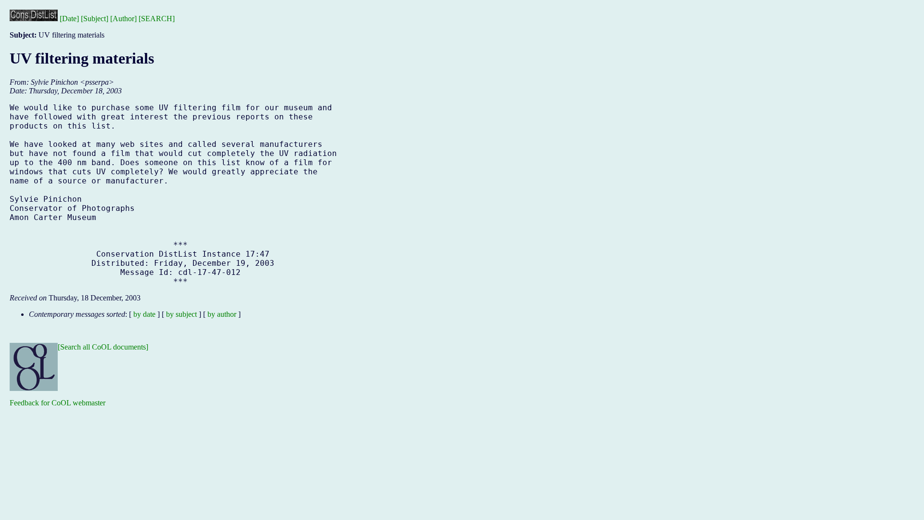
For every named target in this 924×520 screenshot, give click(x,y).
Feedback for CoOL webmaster (57, 403)
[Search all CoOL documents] (103, 347)
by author (221, 314)
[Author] (123, 18)
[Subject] (94, 18)
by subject (181, 314)
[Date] (69, 18)
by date (144, 314)
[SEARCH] (157, 18)
